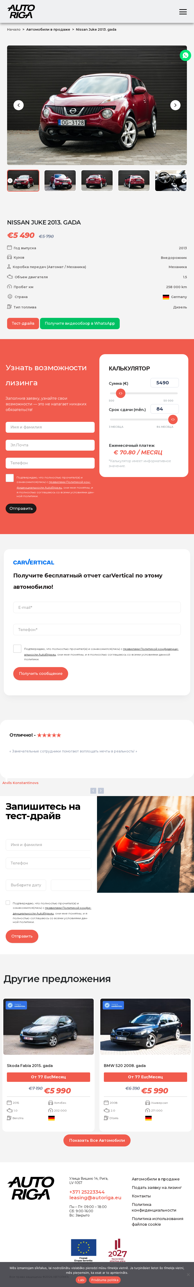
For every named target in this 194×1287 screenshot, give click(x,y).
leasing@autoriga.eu (95, 1197)
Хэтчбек (60, 1102)
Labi (81, 1280)
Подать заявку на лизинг (157, 1187)
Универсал (159, 1102)
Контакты (141, 1196)
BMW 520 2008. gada (125, 1065)
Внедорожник (174, 258)
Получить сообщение (40, 673)
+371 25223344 (87, 1192)
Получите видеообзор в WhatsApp (80, 323)
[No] (188, 1274)
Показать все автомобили (97, 1140)
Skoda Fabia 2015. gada (30, 1065)
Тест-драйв (23, 323)
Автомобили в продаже (156, 1179)
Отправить (21, 508)
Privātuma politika (104, 1280)
